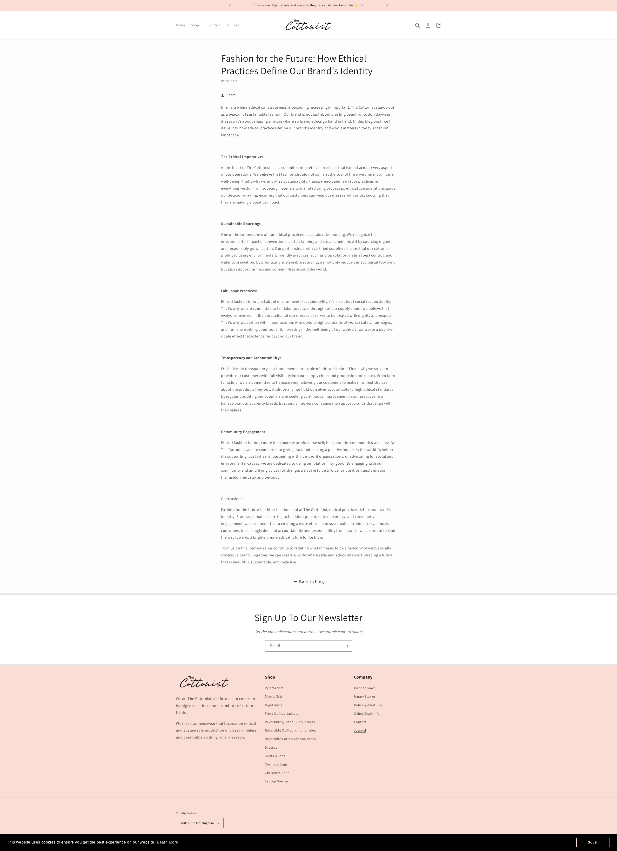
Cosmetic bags (276, 764)
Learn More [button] (167, 842)
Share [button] (231, 95)
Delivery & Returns (368, 705)
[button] (196, 25)
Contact (360, 722)
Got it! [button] (593, 842)
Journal (360, 730)
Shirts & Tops (275, 756)
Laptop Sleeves (276, 781)
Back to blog (311, 581)
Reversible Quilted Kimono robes (290, 730)
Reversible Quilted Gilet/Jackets (290, 722)
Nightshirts (273, 705)
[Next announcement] (387, 5)
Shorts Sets (274, 696)
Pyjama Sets (274, 688)
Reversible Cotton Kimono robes (290, 739)
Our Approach (365, 688)
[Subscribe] (346, 646)
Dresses (271, 747)
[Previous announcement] (230, 5)
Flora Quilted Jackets (281, 713)
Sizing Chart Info (367, 713)
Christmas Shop (277, 773)
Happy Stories (365, 696)
